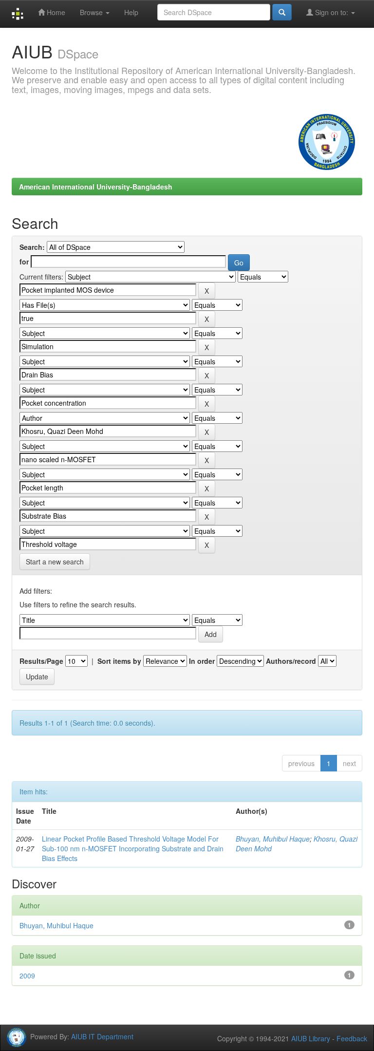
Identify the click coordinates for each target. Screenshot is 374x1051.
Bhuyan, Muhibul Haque (273, 839)
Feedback (352, 1038)
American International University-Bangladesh (95, 186)
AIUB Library (310, 1038)
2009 (27, 975)
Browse (92, 12)
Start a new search (55, 561)
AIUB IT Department (102, 1036)
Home (55, 12)
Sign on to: (331, 12)
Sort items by (119, 661)
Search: (32, 247)
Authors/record (291, 661)
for (24, 261)
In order (202, 661)
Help (131, 12)
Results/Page (41, 661)
